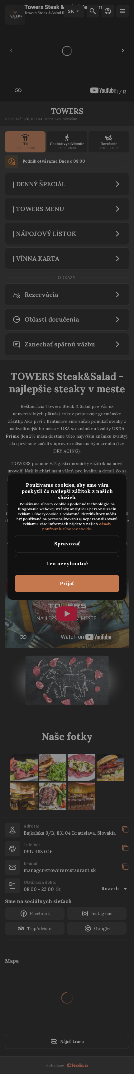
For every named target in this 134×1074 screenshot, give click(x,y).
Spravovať (67, 543)
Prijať (67, 583)
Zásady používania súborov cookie (77, 526)
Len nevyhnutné (67, 563)
